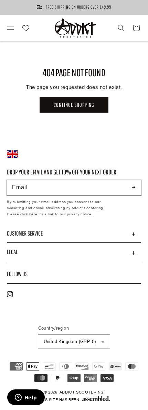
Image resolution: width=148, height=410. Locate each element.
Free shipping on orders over (78, 7)
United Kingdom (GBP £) (70, 341)
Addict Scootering (82, 392)
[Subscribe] (133, 187)
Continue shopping (74, 105)
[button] (10, 27)
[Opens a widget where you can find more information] (26, 398)
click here (28, 214)
